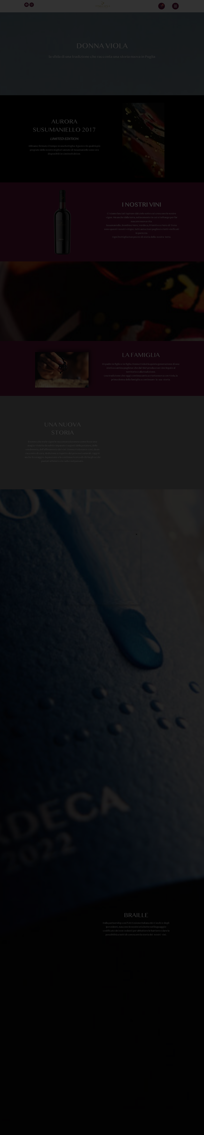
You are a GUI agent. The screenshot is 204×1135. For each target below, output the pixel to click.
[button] (136, 534)
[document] (102, 567)
